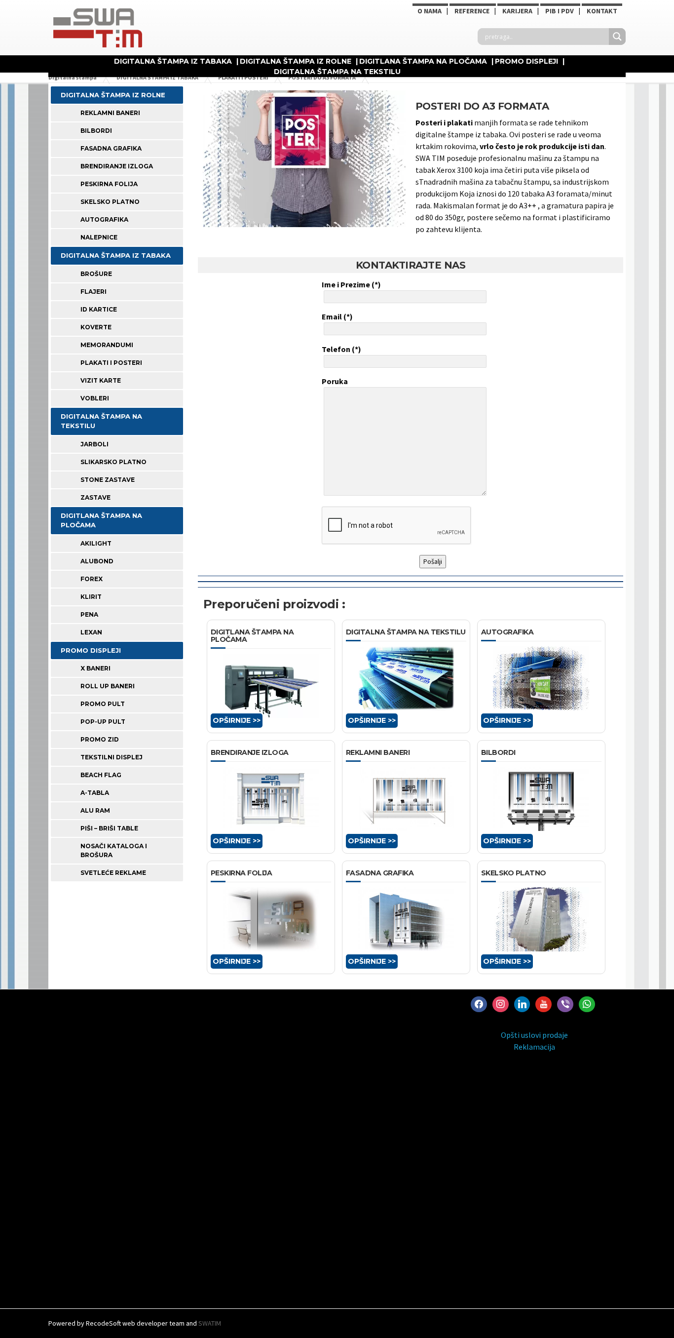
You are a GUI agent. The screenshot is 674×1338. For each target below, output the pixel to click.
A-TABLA (94, 792)
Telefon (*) (341, 349)
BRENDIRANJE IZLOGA (116, 166)
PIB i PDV (559, 10)
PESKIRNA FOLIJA (109, 184)
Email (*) (337, 316)
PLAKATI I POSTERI (111, 362)
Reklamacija (534, 1047)
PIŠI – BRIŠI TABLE (109, 828)
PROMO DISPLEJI (526, 61)
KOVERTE (96, 327)
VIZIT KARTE (100, 380)
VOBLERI (94, 398)
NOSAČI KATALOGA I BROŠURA (113, 850)
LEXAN (91, 632)
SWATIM (209, 1323)
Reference (471, 10)
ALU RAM (95, 810)
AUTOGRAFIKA (104, 219)
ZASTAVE (95, 497)
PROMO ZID (99, 739)
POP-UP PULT (102, 721)
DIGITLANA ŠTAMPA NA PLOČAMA (423, 61)
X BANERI (95, 668)
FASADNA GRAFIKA (111, 148)
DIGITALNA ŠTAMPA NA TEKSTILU (337, 71)
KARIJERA (517, 10)
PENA (89, 614)
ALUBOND (96, 561)
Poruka (335, 381)
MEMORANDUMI (106, 345)
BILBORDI (96, 130)
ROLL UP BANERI (107, 686)
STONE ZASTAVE (107, 479)
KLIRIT (91, 596)
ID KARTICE (98, 309)
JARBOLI (94, 444)
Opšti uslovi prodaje (534, 1035)
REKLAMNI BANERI (110, 113)
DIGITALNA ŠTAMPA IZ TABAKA (173, 61)
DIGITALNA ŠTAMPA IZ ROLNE (295, 61)
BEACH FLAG (100, 775)
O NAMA (429, 10)
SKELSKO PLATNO (110, 201)
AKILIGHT (96, 543)
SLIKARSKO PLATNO (113, 462)
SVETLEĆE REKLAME (113, 872)
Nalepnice (98, 237)
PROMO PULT (102, 704)
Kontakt (602, 10)
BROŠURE (96, 273)
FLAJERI (93, 291)
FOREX (91, 579)
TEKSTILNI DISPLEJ (111, 757)
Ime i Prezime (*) (351, 284)
